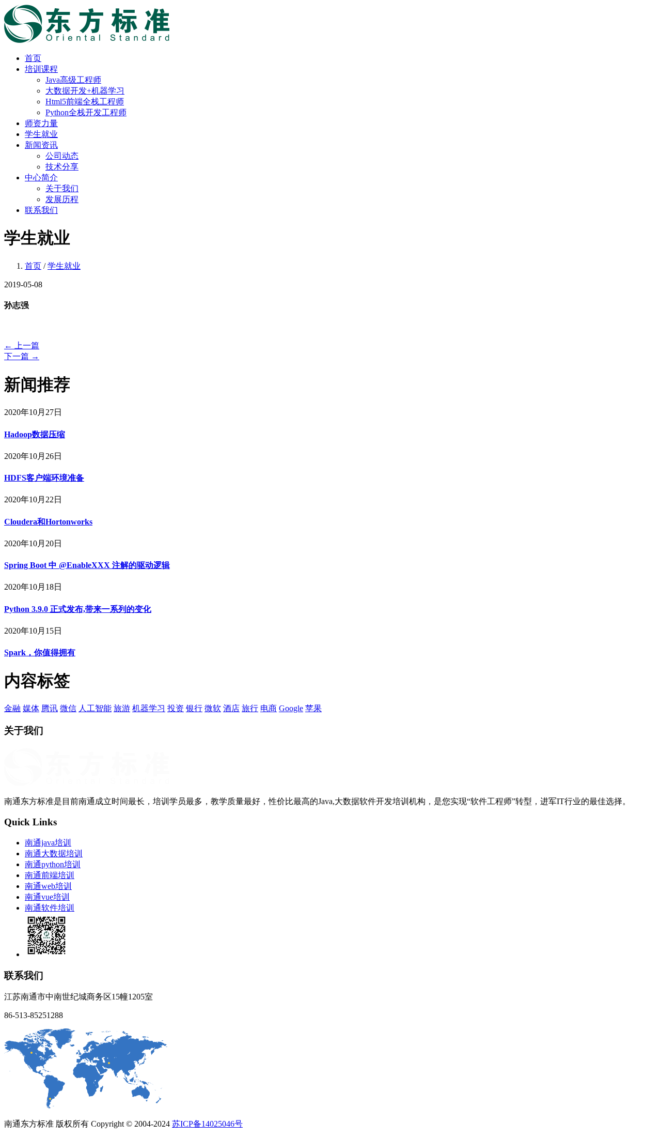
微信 (68, 708)
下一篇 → (21, 356)
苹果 (313, 708)
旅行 (250, 708)
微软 (212, 708)
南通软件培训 (49, 907)
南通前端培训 (49, 875)
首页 (33, 58)
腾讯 (49, 708)
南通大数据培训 (54, 853)
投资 (175, 708)
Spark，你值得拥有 (39, 652)
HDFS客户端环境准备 (44, 477)
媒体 (31, 708)
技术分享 (61, 166)
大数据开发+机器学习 (84, 90)
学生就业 (41, 134)
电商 (268, 708)
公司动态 (61, 155)
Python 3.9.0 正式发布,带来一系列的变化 (77, 609)
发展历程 (61, 199)
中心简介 (41, 177)
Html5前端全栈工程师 (84, 101)
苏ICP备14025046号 (207, 1123)
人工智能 (95, 708)
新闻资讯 (41, 145)
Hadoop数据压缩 (34, 434)
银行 (194, 708)
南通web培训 (48, 886)
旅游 (122, 708)
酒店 (231, 708)
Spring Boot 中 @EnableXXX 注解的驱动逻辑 (87, 565)
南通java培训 (48, 842)
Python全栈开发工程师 (86, 112)
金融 (12, 708)
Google (291, 708)
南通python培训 (53, 864)
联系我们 (41, 210)
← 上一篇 (21, 345)
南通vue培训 (47, 897)
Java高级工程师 (73, 79)
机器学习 (148, 708)
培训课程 (41, 69)
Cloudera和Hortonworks (48, 521)
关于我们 (61, 188)
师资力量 (41, 123)
